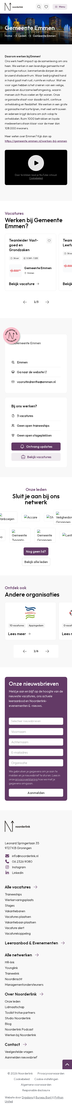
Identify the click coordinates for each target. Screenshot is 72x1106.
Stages (10, 905)
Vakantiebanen (15, 911)
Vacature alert (14, 928)
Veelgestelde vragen (19, 1052)
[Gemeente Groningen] (43, 535)
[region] (36, 262)
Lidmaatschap (14, 1007)
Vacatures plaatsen (18, 917)
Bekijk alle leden (36, 562)
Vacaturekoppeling (18, 933)
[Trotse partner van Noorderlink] (11, 336)
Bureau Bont (44, 1097)
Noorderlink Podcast (19, 1029)
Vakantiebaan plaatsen (20, 922)
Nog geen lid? (36, 551)
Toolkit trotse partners (20, 1012)
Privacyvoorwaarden (51, 1073)
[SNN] (53, 517)
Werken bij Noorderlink (20, 1035)
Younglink (11, 968)
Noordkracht (13, 979)
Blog (8, 1024)
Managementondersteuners (24, 985)
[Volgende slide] (47, 302)
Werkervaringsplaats (19, 900)
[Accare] (32, 517)
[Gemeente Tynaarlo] (18, 535)
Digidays (27, 1097)
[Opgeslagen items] (46, 7)
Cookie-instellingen (46, 1079)
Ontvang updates (39, 447)
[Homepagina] (14, 7)
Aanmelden (36, 793)
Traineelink (12, 973)
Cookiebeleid (36, 178)
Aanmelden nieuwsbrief (21, 1057)
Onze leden (12, 1001)
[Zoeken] (39, 7)
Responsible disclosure (36, 1090)
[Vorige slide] (25, 302)
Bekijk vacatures (39, 457)
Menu (62, 6)
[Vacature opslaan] (49, 241)
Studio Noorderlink (18, 1018)
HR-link (9, 962)
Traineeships (13, 894)
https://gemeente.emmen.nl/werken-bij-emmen (36, 141)
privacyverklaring (26, 779)
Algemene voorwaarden (36, 1084)
